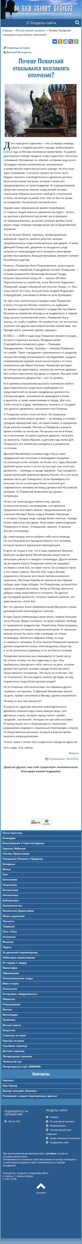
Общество (9, 999)
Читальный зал (12, 1061)
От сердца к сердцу (15, 962)
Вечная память (12, 1025)
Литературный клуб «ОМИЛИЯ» (22, 1066)
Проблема (9, 1019)
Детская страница (13, 1051)
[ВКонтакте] (54, 41)
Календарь (9, 838)
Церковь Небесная (14, 848)
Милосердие (10, 1014)
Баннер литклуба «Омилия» (20, 1090)
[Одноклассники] (60, 41)
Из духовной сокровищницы (20, 952)
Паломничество (12, 905)
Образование (11, 973)
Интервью (9, 864)
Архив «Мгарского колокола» (65, 1138)
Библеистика (10, 900)
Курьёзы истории (13, 1040)
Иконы (7, 869)
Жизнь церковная (14, 916)
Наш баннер (10, 1085)
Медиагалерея (58, 1125)
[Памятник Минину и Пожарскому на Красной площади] (40, 136)
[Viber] (70, 41)
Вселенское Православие (18, 910)
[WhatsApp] (76, 41)
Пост (5, 874)
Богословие (10, 879)
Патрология (10, 885)
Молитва (8, 942)
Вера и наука (10, 983)
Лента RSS (14, 1121)
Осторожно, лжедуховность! (20, 994)
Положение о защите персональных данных (30, 1096)
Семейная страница (15, 1046)
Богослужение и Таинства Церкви (23, 843)
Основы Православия (16, 853)
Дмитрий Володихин (19, 52)
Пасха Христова (12, 833)
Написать (8, 1080)
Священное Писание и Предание (23, 858)
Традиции (9, 926)
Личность (8, 921)
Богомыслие (10, 890)
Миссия (7, 1009)
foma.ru (73, 753)
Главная (8, 30)
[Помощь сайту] (41, 824)
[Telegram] (65, 41)
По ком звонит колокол (30, 30)
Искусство (9, 1030)
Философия (10, 967)
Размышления (11, 1004)
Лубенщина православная (19, 957)
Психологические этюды (18, 978)
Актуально (9, 936)
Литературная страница (17, 1056)
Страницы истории (14, 1035)
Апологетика (10, 895)
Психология (10, 988)
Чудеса (7, 947)
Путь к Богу (10, 931)
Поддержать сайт (59, 1142)
